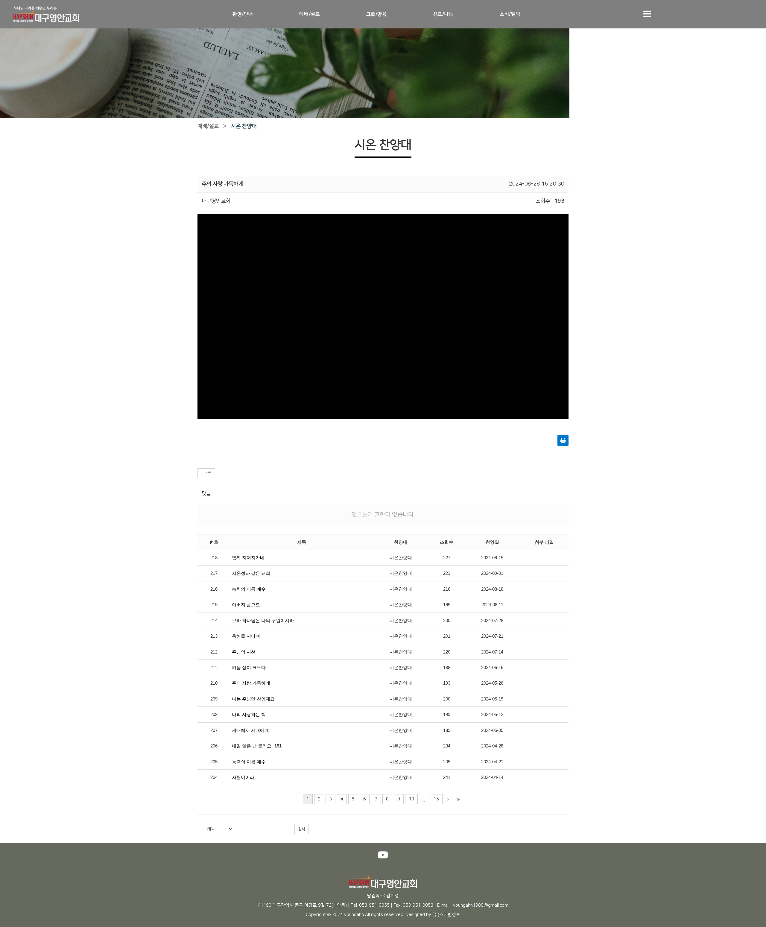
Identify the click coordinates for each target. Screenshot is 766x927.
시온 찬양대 (243, 126)
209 (214, 698)
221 (446, 573)
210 (214, 683)
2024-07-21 (492, 636)
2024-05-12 (492, 714)
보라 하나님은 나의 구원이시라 (263, 620)
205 (214, 761)
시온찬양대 (401, 557)
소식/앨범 (510, 14)
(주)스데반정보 (446, 914)
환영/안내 (242, 14)
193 (446, 683)
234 (446, 745)
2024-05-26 (492, 683)
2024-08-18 (492, 589)
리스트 (206, 473)
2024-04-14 (492, 777)
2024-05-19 (492, 698)
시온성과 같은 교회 (251, 573)
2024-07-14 (492, 651)
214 (214, 620)
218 (214, 557)
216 (214, 589)
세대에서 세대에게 (250, 730)
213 (214, 636)
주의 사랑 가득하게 (251, 683)
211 (213, 667)
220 (446, 651)
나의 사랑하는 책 (249, 714)
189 (446, 730)
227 (446, 557)
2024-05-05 (492, 730)
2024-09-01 (492, 573)
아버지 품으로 (246, 604)
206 (214, 745)
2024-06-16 (492, 667)
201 (446, 636)
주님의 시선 (244, 651)
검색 (301, 829)
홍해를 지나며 (246, 636)
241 (446, 777)
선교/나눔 (443, 14)
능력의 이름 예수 (249, 589)
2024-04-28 (492, 745)
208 (214, 714)
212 (214, 651)
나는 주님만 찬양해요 (253, 698)
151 (278, 745)
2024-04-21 (492, 761)
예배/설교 (309, 14)
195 (446, 604)
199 (446, 714)
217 (214, 573)
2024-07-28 (492, 620)
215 (214, 604)
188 (446, 667)
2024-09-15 (492, 557)
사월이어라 (243, 777)
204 (214, 777)
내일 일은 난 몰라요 (251, 745)
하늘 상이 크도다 (249, 667)
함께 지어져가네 (248, 557)
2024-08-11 (492, 604)
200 (446, 620)
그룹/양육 (376, 14)
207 (214, 730)
